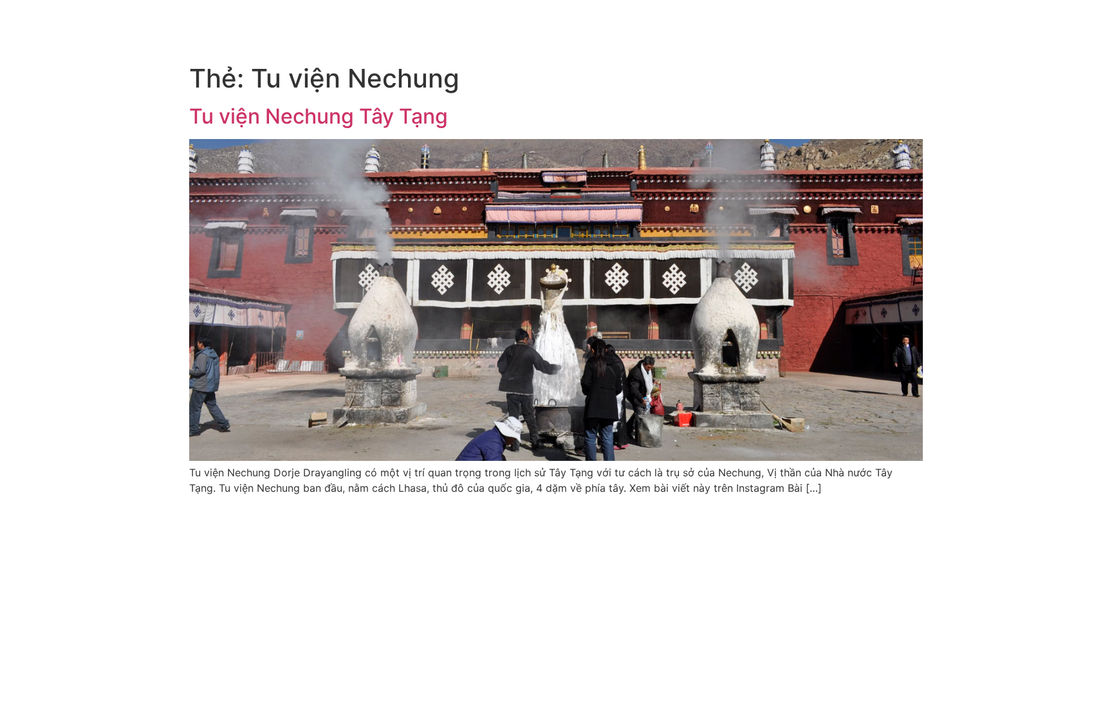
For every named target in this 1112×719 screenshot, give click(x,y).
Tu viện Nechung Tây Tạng (318, 116)
